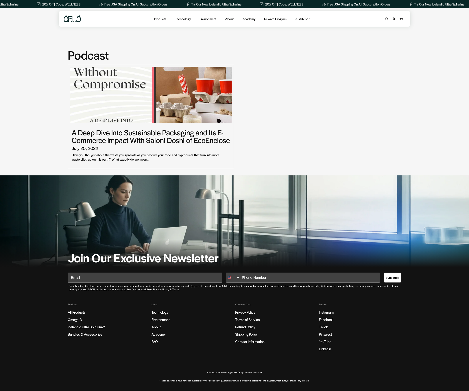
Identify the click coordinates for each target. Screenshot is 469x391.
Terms (175, 289)
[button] (401, 19)
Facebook (326, 319)
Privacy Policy (161, 289)
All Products (77, 312)
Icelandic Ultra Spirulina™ (86, 326)
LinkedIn (325, 348)
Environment (208, 19)
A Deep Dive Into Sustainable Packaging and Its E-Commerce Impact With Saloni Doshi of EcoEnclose (151, 136)
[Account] (394, 19)
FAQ (155, 341)
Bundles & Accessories (85, 334)
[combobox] (233, 277)
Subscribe (392, 277)
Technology (183, 19)
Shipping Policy (246, 334)
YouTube (325, 341)
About (229, 19)
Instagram (326, 312)
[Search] (386, 19)
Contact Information (250, 341)
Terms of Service (247, 319)
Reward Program (275, 19)
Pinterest (325, 334)
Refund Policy (245, 326)
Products (160, 19)
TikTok (323, 326)
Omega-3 (75, 319)
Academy (249, 19)
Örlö (240, 372)
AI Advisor (302, 19)
